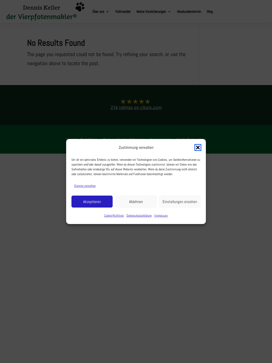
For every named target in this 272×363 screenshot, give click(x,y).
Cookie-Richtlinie (114, 215)
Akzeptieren (92, 201)
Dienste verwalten (85, 186)
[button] (198, 147)
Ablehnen (136, 201)
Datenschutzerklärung (139, 215)
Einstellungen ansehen (180, 201)
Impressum (161, 215)
